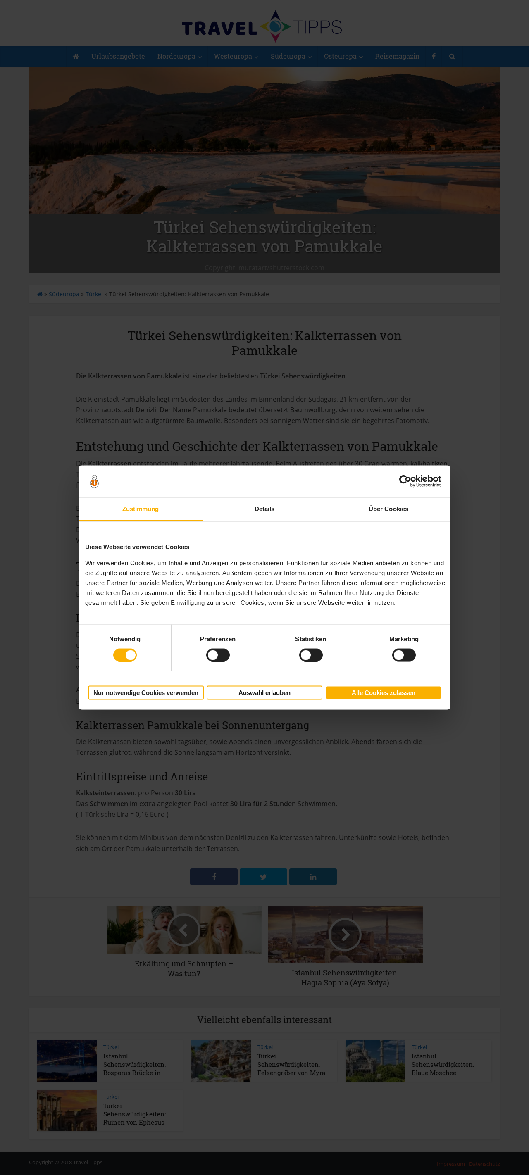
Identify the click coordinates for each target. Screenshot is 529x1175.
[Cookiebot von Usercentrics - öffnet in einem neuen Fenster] (405, 481)
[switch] (218, 654)
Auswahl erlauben (264, 692)
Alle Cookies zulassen (383, 692)
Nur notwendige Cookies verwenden (145, 692)
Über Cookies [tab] (388, 508)
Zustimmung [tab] (140, 508)
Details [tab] (265, 508)
